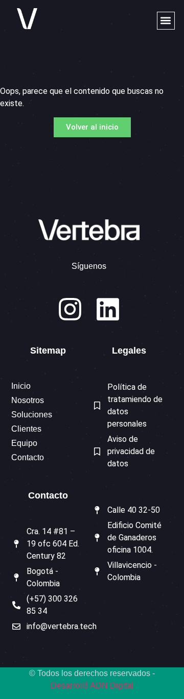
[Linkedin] (108, 309)
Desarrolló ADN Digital (92, 685)
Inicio (21, 386)
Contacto (27, 457)
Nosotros (27, 400)
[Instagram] (70, 309)
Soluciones (31, 414)
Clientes (26, 429)
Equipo (24, 443)
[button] (166, 21)
